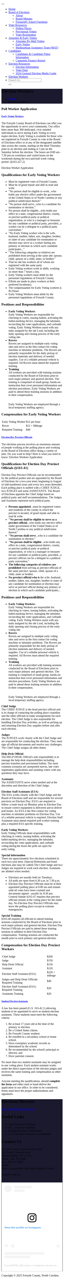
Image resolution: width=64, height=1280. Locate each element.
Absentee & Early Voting (23, 37)
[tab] (32, 116)
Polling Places (23, 28)
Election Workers (18, 76)
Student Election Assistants (14, 1001)
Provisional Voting (26, 31)
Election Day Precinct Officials (16, 437)
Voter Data (22, 70)
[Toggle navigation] (2, 3)
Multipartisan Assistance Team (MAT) (37, 47)
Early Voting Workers (12, 116)
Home (12, 9)
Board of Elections (19, 12)
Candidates (15, 50)
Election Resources (19, 63)
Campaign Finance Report (30, 60)
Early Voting (23, 44)
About (19, 15)
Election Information (27, 66)
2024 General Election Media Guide (36, 73)
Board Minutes (24, 18)
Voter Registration (26, 34)
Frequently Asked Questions (31, 21)
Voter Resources (18, 25)
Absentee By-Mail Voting (30, 41)
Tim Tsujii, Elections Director (17, 1109)
